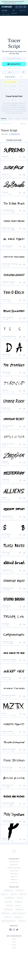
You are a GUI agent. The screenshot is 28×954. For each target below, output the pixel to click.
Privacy (14, 939)
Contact (14, 945)
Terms (14, 942)
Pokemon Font (14, 870)
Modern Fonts (8, 902)
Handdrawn (13, 86)
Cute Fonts (19, 898)
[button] (21, 6)
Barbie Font (14, 879)
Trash (6, 89)
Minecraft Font (14, 864)
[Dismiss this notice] (26, 2)
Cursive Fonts (19, 890)
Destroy (13, 89)
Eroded (21, 86)
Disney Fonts (22, 921)
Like (11, 72)
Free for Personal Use (10, 82)
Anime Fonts (8, 917)
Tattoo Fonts (23, 894)
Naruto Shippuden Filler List (9, 921)
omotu (15, 100)
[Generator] (14, 10)
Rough (20, 89)
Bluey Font (14, 876)
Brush (5, 86)
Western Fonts (5, 913)
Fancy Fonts (13, 894)
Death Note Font (14, 862)
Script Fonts (4, 894)
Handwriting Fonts (9, 898)
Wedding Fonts (19, 909)
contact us (19, 3)
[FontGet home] (6, 7)
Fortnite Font (14, 882)
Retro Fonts (10, 905)
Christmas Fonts (8, 909)
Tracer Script (13, 105)
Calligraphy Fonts (8, 890)
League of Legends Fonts (18, 913)
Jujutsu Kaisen (14, 873)
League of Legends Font (14, 867)
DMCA (14, 948)
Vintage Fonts (18, 902)
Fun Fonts (18, 905)
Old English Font (18, 917)
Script (21, 82)
